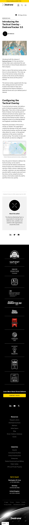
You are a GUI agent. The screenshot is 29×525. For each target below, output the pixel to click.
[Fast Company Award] (14, 350)
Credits (23, 502)
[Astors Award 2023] (14, 336)
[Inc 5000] (14, 312)
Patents (18, 502)
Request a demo (14, 420)
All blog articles (21, 15)
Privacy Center (8, 504)
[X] (19, 406)
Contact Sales (14, 395)
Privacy (12, 502)
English (4, 523)
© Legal (6, 502)
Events (14, 437)
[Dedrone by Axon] (7, 4)
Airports (14, 450)
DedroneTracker (7, 61)
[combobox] (5, 523)
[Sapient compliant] (15, 262)
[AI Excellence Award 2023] (14, 281)
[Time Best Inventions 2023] (14, 322)
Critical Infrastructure (14, 455)
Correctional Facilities (14, 453)
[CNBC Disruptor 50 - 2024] (14, 303)
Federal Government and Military (14, 461)
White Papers (14, 428)
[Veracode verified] (14, 271)
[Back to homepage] (14, 518)
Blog (14, 431)
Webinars (14, 425)
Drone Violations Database (14, 434)
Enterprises (14, 458)
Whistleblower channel (19, 504)
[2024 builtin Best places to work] (14, 378)
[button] (25, 4)
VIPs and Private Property (14, 467)
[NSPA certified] (14, 293)
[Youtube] (14, 406)
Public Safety (14, 464)
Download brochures (14, 422)
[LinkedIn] (10, 406)
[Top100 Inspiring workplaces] (14, 364)
